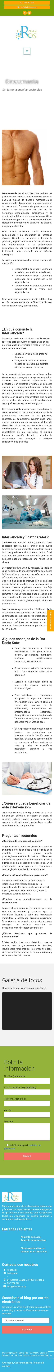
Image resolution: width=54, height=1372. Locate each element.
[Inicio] (27, 32)
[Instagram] (29, 13)
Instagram (12, 1273)
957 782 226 (29, 3)
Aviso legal (7, 1362)
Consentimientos (23, 1362)
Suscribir (27, 1329)
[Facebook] (25, 13)
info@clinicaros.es (28, 7)
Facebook (12, 1269)
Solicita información (50, 620)
